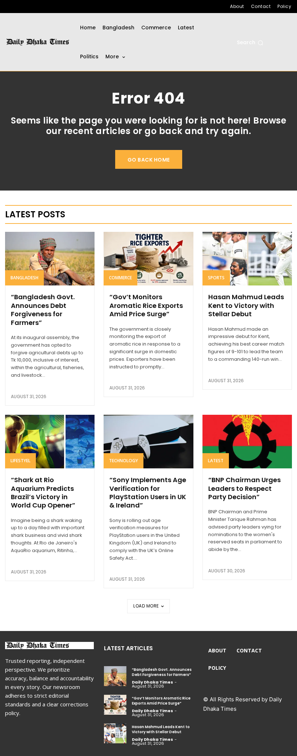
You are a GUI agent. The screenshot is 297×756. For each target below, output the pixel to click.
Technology (123, 461)
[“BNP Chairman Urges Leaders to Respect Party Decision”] (247, 441)
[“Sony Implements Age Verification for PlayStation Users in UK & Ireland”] (148, 441)
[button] (250, 42)
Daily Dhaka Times (152, 682)
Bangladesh (24, 278)
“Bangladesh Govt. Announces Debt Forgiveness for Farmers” (43, 309)
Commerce (120, 278)
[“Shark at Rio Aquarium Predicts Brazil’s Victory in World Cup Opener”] (50, 441)
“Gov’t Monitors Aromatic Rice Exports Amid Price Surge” (146, 305)
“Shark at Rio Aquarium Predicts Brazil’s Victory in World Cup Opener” (43, 492)
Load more (146, 606)
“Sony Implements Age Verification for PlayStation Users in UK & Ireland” (147, 492)
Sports (216, 278)
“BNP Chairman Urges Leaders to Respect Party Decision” (244, 488)
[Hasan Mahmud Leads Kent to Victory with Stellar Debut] (247, 258)
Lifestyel (20, 461)
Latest (215, 461)
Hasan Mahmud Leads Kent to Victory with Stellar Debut (246, 305)
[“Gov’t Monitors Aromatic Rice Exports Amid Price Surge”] (148, 258)
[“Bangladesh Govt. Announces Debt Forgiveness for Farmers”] (50, 258)
